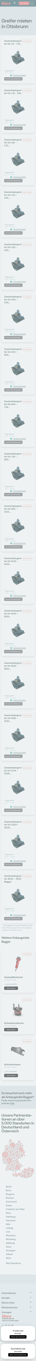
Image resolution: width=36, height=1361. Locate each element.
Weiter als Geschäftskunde (18, 1355)
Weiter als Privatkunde (18, 1337)
